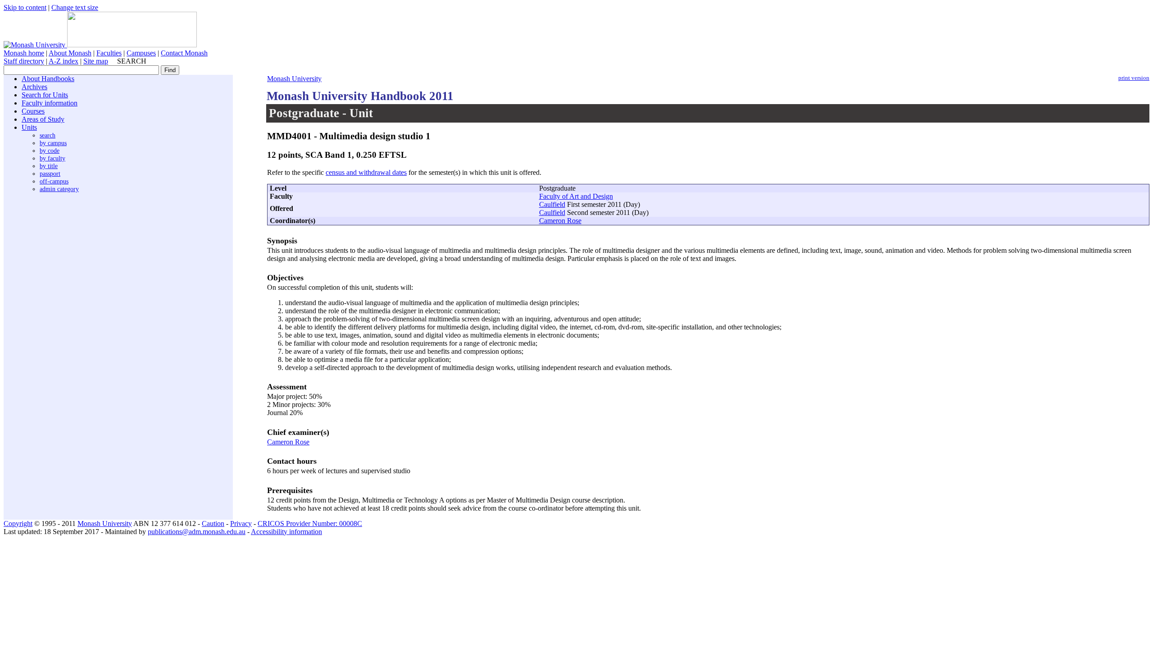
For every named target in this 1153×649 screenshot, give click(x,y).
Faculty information (49, 103)
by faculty (52, 158)
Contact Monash (184, 53)
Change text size (74, 7)
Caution (213, 523)
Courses (33, 111)
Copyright (18, 523)
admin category (59, 188)
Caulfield (552, 204)
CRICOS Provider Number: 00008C (310, 523)
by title (49, 165)
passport (50, 173)
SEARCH (131, 61)
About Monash (70, 53)
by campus (53, 142)
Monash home (24, 53)
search (47, 135)
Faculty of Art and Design (576, 196)
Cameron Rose (560, 220)
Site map (95, 61)
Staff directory (24, 61)
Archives (34, 87)
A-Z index (63, 61)
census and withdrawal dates (366, 172)
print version (1133, 78)
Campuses (141, 53)
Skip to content (25, 7)
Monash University (294, 78)
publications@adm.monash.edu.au (196, 531)
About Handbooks (48, 78)
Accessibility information (286, 531)
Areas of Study (43, 119)
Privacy (241, 523)
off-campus (54, 181)
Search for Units (45, 95)
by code (49, 150)
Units (29, 127)
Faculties (109, 53)
